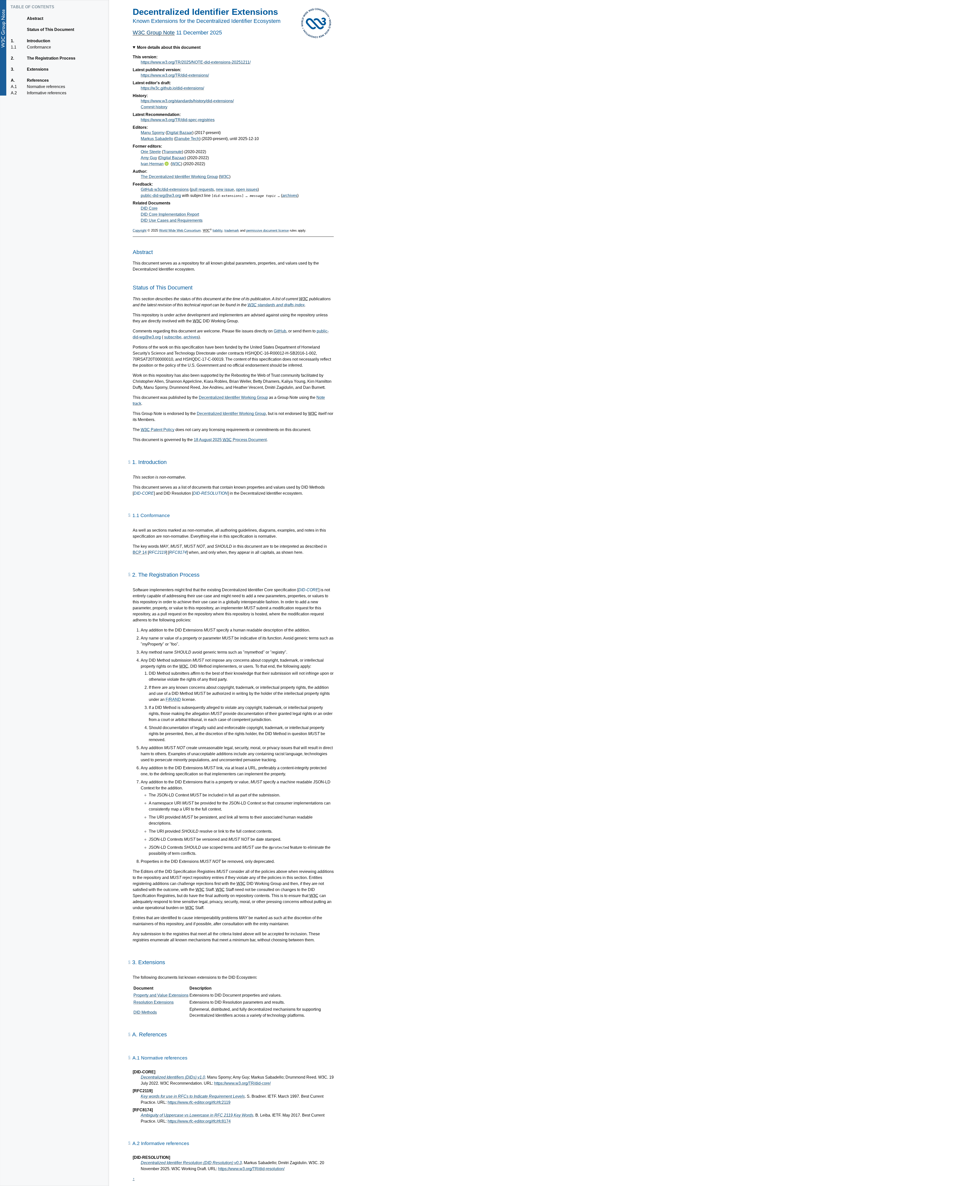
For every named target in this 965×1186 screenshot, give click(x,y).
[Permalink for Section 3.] (129, 962)
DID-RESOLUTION (210, 493)
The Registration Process (51, 58)
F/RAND (173, 699)
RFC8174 (178, 552)
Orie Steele (151, 152)
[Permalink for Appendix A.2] (129, 1143)
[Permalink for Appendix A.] (129, 1034)
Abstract (35, 18)
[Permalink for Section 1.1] (129, 515)
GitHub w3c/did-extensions (165, 189)
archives (289, 195)
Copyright (140, 230)
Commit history (154, 107)
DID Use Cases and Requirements (172, 220)
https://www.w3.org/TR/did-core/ (242, 1083)
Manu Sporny (153, 133)
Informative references (46, 93)
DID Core (149, 208)
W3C (176, 164)
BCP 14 (140, 552)
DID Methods (145, 1012)
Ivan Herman (152, 164)
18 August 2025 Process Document (230, 440)
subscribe (172, 337)
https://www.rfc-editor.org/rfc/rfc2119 (199, 1102)
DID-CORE (144, 493)
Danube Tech (187, 139)
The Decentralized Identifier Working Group (179, 177)
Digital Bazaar (179, 133)
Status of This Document (50, 29)
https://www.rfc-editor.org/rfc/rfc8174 (199, 1121)
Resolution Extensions (153, 1002)
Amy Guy (149, 158)
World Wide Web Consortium (180, 230)
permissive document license (267, 230)
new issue (225, 189)
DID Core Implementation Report (170, 214)
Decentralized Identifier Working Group (233, 397)
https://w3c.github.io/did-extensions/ (172, 88)
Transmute (172, 152)
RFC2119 (157, 552)
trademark (231, 230)
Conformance (39, 47)
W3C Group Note (154, 32)
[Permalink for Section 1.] (129, 462)
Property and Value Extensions (160, 995)
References (38, 80)
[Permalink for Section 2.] (129, 574)
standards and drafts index (276, 305)
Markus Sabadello (157, 139)
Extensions (38, 69)
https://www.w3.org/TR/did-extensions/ (175, 75)
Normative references (46, 86)
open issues (247, 189)
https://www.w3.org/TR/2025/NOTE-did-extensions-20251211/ (196, 62)
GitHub (280, 331)
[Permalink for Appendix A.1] (129, 1057)
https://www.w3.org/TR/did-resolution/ (251, 1169)
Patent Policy (157, 430)
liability (217, 230)
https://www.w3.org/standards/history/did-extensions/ (187, 101)
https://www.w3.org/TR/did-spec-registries (178, 120)
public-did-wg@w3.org (161, 195)
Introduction (38, 41)
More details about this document (169, 47)
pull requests (202, 189)
